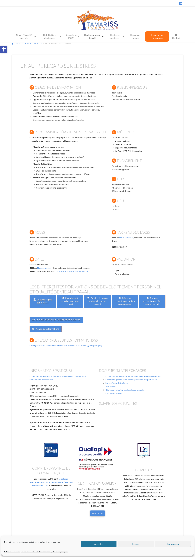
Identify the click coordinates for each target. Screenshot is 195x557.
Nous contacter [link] (126, 237)
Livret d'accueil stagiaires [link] (116, 383)
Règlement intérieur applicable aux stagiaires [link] (125, 390)
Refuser (136, 544)
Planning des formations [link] (47, 328)
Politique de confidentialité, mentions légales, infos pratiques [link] (44, 552)
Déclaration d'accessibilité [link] (41, 379)
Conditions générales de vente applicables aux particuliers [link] (131, 379)
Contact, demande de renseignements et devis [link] (58, 319)
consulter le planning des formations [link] (72, 271)
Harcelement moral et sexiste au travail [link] (70, 301)
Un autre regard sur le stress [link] (44, 301)
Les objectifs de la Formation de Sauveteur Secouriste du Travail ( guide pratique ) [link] (66, 345)
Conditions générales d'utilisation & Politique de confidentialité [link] (58, 376)
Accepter (98, 544)
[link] (3, 49)
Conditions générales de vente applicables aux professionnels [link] (133, 376)
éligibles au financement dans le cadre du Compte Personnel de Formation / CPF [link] (51, 482)
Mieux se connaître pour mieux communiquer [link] (125, 301)
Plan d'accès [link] (110, 386)
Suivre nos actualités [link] (118, 403)
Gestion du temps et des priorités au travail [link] (98, 301)
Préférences (173, 544)
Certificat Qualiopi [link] (113, 393)
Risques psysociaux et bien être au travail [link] (152, 301)
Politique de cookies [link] (12, 552)
